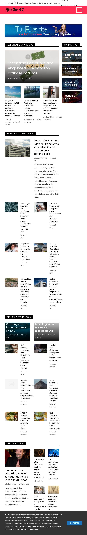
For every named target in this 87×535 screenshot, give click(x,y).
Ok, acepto (74, 523)
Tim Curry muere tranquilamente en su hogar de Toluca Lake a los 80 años (16, 475)
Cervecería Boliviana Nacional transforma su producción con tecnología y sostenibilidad (46, 147)
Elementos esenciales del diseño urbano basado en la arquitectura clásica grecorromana (54, 506)
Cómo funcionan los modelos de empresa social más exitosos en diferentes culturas (50, 107)
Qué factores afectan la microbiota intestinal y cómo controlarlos (54, 420)
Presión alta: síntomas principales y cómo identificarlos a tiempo (55, 353)
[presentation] (15, 2)
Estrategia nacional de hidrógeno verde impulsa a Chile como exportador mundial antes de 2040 (25, 217)
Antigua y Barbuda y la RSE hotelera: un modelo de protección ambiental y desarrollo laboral (12, 108)
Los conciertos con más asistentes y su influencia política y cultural (53, 467)
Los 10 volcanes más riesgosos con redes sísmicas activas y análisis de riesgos (53, 390)
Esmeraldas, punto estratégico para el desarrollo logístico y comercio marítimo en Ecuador (25, 290)
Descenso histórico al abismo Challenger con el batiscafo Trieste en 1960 (38, 3)
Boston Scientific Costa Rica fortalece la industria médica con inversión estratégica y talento (54, 255)
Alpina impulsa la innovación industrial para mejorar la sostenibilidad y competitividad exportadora (56, 290)
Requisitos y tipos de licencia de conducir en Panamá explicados (25, 251)
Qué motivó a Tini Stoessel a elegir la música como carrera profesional (39, 468)
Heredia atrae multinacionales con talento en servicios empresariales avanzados (27, 389)
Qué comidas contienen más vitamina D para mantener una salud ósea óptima (25, 356)
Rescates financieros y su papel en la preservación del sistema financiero (55, 212)
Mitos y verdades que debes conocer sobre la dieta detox (25, 420)
